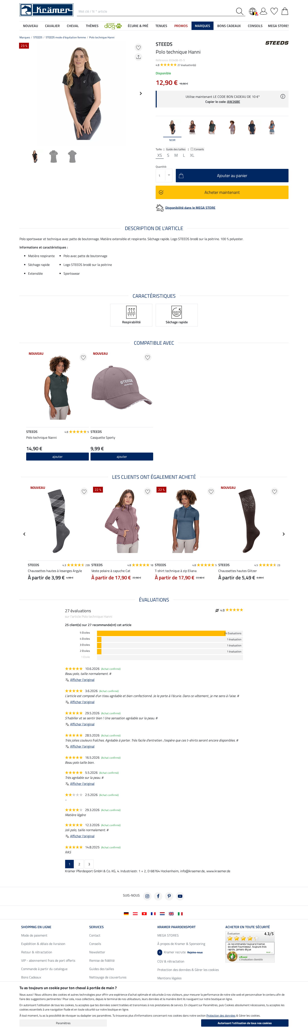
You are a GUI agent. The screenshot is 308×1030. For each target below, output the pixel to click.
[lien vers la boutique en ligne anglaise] (172, 913)
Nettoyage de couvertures (107, 977)
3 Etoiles (85, 645)
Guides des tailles (101, 968)
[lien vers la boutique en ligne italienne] (181, 913)
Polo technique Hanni (101, 37)
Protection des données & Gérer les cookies (188, 969)
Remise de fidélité (102, 960)
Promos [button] (181, 25)
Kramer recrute (181, 952)
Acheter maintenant (222, 192)
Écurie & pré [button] (138, 25)
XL (192, 155)
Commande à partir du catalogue (44, 968)
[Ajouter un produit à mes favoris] (138, 47)
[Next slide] (140, 93)
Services (96, 926)
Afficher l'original (82, 679)
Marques (24, 37)
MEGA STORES (279, 25)
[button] (113, 26)
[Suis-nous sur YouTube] (180, 896)
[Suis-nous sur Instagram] (147, 896)
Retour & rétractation (36, 952)
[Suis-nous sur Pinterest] (169, 896)
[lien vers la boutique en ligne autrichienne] (136, 913)
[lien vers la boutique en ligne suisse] (145, 913)
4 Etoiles (85, 639)
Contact (94, 935)
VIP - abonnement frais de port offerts (48, 960)
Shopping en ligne (36, 926)
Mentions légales (169, 978)
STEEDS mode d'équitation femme (66, 37)
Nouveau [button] (30, 25)
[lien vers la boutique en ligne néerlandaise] (163, 913)
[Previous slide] (22, 93)
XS (159, 155)
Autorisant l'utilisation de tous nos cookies (245, 1023)
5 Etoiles (85, 633)
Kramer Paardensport (176, 926)
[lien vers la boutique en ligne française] (154, 913)
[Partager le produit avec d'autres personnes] (138, 57)
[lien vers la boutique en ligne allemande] (127, 913)
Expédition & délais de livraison (43, 943)
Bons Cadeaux (31, 977)
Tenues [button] (161, 25)
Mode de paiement (34, 935)
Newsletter (97, 952)
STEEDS (37, 37)
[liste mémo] (274, 10)
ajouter (57, 456)
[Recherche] (240, 11)
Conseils (199, 149)
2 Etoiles (85, 651)
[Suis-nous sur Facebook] (158, 896)
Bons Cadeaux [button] (229, 25)
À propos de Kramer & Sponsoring (181, 943)
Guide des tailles (176, 149)
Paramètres (63, 1023)
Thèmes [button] (92, 25)
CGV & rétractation (170, 961)
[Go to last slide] (24, 534)
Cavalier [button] (52, 25)
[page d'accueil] (46, 9)
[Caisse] (285, 10)
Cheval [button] (73, 25)
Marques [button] (202, 25)
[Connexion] (263, 10)
